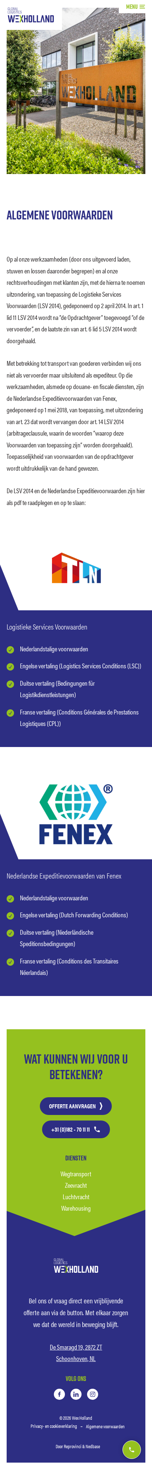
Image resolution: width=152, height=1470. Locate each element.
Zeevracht (76, 1185)
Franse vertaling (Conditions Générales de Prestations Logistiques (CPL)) (79, 717)
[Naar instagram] (92, 1394)
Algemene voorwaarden (105, 1426)
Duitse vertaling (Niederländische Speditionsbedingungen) (56, 937)
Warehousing (76, 1208)
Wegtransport (76, 1173)
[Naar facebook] (59, 1394)
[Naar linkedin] (76, 1394)
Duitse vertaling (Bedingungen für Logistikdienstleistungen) (57, 688)
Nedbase (93, 1446)
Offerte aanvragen (72, 1106)
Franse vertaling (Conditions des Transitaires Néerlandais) (69, 966)
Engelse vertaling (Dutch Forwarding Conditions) (74, 914)
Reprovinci (73, 1446)
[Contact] (131, 1449)
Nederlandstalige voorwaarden (54, 648)
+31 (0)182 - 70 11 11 (70, 1129)
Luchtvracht (76, 1196)
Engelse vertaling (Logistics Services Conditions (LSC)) (80, 665)
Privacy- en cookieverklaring (54, 1425)
